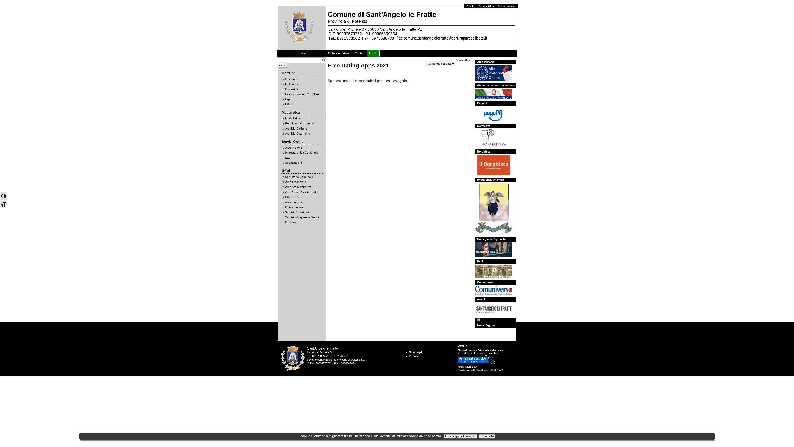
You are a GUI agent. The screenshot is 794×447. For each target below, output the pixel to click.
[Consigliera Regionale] (491, 249)
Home (301, 53)
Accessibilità (486, 6)
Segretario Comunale (299, 176)
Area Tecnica (293, 202)
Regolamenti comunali (299, 123)
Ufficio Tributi (293, 197)
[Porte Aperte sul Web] (476, 363)
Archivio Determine (297, 133)
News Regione (486, 325)
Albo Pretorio (293, 147)
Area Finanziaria (296, 182)
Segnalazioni (293, 162)
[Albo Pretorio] (491, 73)
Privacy (413, 356)
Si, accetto (487, 436)
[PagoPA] (491, 114)
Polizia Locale (294, 207)
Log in (373, 53)
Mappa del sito (506, 6)
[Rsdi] (491, 271)
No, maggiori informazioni (460, 436)
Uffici (288, 104)
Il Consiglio (292, 89)
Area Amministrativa (298, 187)
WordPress (482, 370)
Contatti (360, 53)
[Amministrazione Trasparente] (491, 94)
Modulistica (292, 118)
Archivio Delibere (296, 128)
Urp (287, 99)
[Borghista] (491, 165)
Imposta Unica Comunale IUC (301, 155)
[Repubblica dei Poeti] (491, 209)
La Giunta (291, 84)
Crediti (470, 6)
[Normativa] (491, 138)
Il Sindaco (291, 79)
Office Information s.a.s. (491, 350)
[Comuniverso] (491, 290)
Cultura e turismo (339, 53)
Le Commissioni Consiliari (302, 94)
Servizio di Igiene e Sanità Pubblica (302, 220)
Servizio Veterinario (297, 212)
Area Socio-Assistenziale (301, 192)
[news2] (491, 309)
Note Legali (415, 352)
